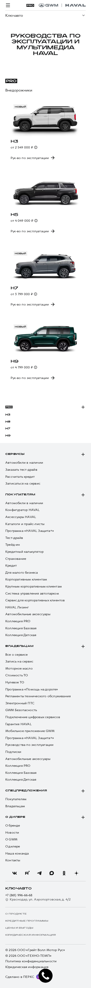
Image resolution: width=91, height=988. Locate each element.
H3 (7, 415)
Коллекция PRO (17, 621)
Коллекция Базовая (20, 628)
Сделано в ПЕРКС (19, 977)
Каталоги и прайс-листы (24, 524)
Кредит (11, 566)
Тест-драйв (14, 538)
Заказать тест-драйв (21, 470)
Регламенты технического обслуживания (38, 696)
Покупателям (20, 495)
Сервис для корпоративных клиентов (35, 600)
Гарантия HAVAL (18, 724)
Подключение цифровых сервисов (32, 717)
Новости (12, 833)
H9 (8, 436)
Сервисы (15, 454)
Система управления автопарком (32, 593)
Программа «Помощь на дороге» (31, 689)
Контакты (12, 860)
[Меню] (8, 5)
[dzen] (76, 873)
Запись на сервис (19, 661)
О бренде (12, 825)
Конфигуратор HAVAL (22, 510)
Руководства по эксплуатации (29, 745)
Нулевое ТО (14, 682)
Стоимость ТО (16, 675)
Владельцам (19, 646)
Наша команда (17, 853)
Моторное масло (19, 668)
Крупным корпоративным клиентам (33, 586)
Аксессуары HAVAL (20, 517)
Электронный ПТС (19, 703)
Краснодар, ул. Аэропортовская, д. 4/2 (40, 899)
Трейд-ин (12, 545)
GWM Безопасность (21, 710)
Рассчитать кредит (20, 477)
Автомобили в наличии (24, 463)
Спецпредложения (26, 791)
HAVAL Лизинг (17, 607)
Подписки (13, 752)
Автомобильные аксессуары (27, 614)
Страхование (15, 559)
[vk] (14, 873)
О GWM (11, 839)
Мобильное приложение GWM (30, 731)
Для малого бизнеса (21, 573)
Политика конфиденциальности (31, 961)
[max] (51, 873)
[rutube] (27, 873)
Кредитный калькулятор (24, 552)
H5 (7, 422)
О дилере (15, 817)
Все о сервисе (16, 655)
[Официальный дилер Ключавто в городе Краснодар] (62, 5)
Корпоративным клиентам (26, 579)
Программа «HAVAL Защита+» (29, 531)
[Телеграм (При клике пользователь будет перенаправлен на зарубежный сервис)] (39, 873)
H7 (7, 429)
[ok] (64, 873)
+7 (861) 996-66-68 (18, 895)
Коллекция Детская (20, 635)
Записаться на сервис (22, 483)
